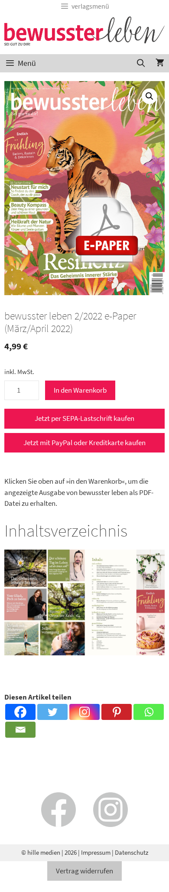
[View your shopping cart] (160, 63)
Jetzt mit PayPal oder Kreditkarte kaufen (84, 442)
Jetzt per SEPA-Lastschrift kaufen (84, 418)
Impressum (95, 852)
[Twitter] (52, 712)
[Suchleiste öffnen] (141, 63)
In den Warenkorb (80, 390)
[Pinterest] (116, 712)
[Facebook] (20, 712)
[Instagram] (84, 712)
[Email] (20, 730)
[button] (149, 96)
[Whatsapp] (148, 712)
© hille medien (40, 852)
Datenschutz (131, 852)
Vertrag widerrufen (84, 871)
